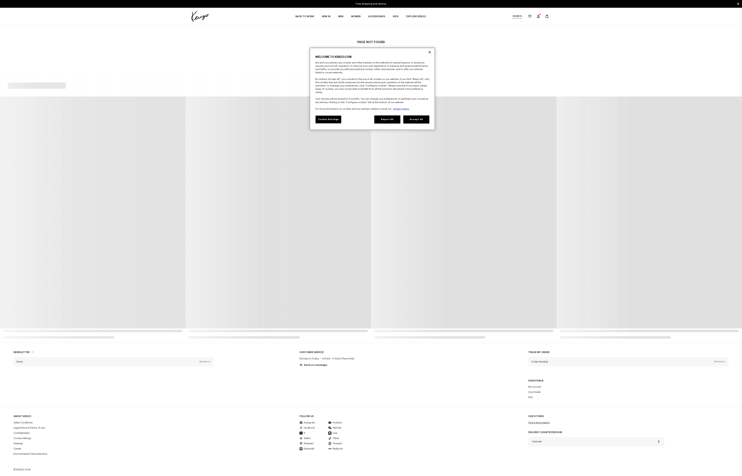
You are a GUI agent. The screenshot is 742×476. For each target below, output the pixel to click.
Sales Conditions (23, 422)
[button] (114, 361)
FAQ (530, 397)
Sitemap (18, 443)
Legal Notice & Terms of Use (29, 428)
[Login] (538, 16)
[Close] (429, 52)
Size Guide (534, 392)
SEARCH (517, 16)
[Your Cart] (547, 16)
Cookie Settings (22, 438)
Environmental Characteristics (30, 454)
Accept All (416, 119)
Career (17, 449)
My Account (534, 387)
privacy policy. (401, 109)
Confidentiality (22, 433)
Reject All (387, 119)
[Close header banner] (738, 4)
